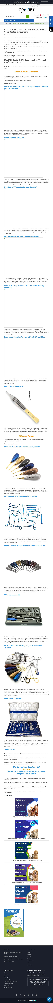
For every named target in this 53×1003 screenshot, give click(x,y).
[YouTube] (12, 5)
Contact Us (29, 965)
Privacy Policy (7, 985)
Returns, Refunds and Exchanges (11, 981)
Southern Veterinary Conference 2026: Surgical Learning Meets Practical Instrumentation (26, 838)
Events (28, 958)
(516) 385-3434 (11, 959)
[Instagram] (14, 5)
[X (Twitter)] (7, 5)
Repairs (5, 972)
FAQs (28, 963)
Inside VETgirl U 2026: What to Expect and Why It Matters (26, 904)
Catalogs (29, 956)
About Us (29, 952)
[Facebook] (5, 5)
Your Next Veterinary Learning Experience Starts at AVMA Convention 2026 (26, 860)
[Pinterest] (16, 5)
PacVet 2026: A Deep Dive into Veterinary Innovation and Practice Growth (26, 882)
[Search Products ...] (27, 16)
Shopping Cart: (43, 17)
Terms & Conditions (8, 987)
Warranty (6, 974)
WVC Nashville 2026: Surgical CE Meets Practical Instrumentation (26, 816)
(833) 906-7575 (19, 959)
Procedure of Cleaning (8, 983)
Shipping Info (7, 977)
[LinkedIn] (9, 5)
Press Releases (30, 960)
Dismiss (37, 2)
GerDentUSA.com (31, 2)
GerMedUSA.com (44, 1)
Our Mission (29, 954)
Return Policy (7, 979)
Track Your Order (35, 4)
